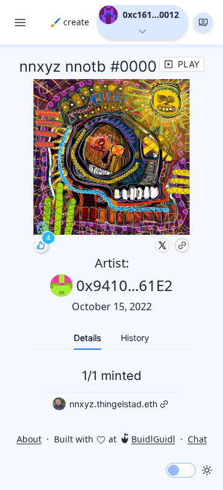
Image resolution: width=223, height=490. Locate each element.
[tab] (87, 338)
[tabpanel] (111, 388)
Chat (197, 439)
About (29, 439)
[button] (203, 22)
